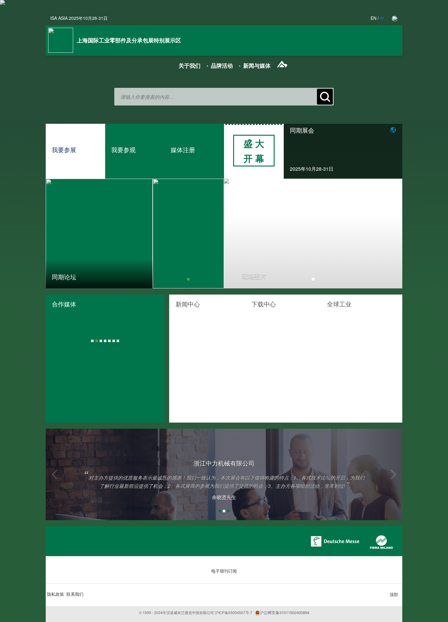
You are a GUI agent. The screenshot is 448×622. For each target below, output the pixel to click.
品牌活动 (222, 66)
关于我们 (190, 66)
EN (373, 18)
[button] (72, 474)
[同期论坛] (99, 233)
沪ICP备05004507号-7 (233, 612)
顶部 (393, 594)
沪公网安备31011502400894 (284, 612)
